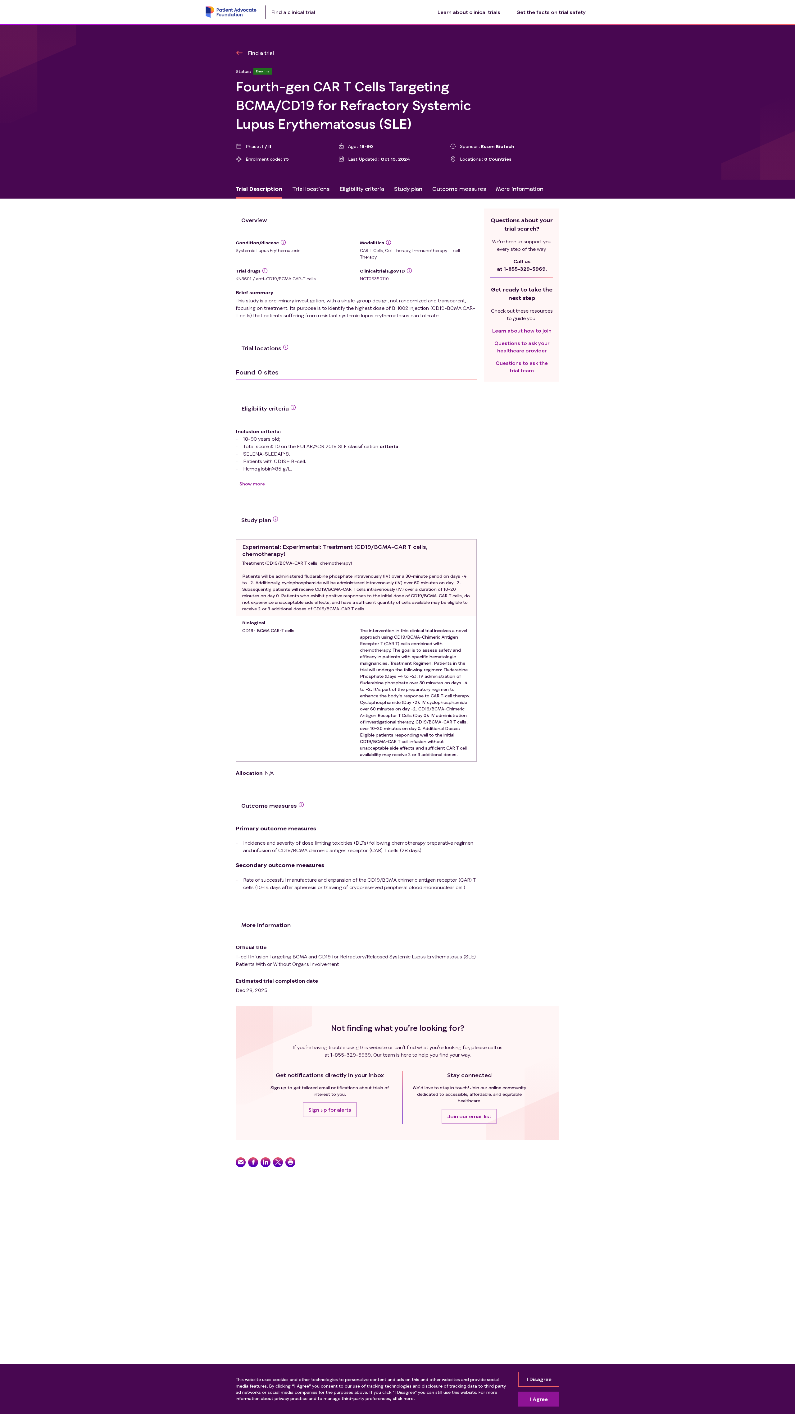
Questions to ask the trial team (522, 366)
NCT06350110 (374, 278)
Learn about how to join (522, 330)
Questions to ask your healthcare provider (521, 346)
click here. (404, 1398)
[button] (330, 1109)
